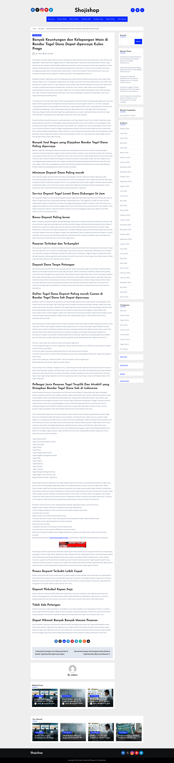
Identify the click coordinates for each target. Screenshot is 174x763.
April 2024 (123, 263)
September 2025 (126, 181)
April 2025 (123, 205)
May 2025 (123, 201)
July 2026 (123, 133)
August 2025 (124, 186)
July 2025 (123, 191)
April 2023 (123, 292)
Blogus (92, 760)
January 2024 (125, 278)
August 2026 (124, 128)
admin (40, 53)
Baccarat (51, 19)
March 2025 (124, 210)
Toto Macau (122, 19)
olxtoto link (124, 365)
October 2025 (125, 177)
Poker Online (74, 19)
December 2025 (125, 167)
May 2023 (123, 287)
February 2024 (125, 273)
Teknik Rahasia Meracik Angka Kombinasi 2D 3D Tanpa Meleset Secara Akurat (131, 69)
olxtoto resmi (124, 381)
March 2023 (124, 297)
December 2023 (125, 282)
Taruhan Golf (86, 19)
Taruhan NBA (124, 335)
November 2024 (125, 229)
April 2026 (123, 148)
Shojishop (87, 10)
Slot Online (124, 325)
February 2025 (125, 215)
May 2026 (123, 143)
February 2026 (125, 157)
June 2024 (124, 254)
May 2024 (123, 258)
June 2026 (124, 138)
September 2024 (126, 239)
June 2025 (124, 196)
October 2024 (125, 234)
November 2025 (125, 172)
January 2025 (125, 220)
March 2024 (124, 268)
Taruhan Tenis (98, 19)
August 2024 (124, 244)
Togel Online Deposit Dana (58, 538)
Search (123, 35)
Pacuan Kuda (62, 19)
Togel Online (110, 19)
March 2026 (124, 153)
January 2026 (125, 162)
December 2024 (125, 225)
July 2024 (123, 249)
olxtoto (122, 374)
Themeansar (101, 760)
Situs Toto (123, 357)
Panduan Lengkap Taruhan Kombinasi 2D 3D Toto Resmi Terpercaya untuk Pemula (130, 89)
